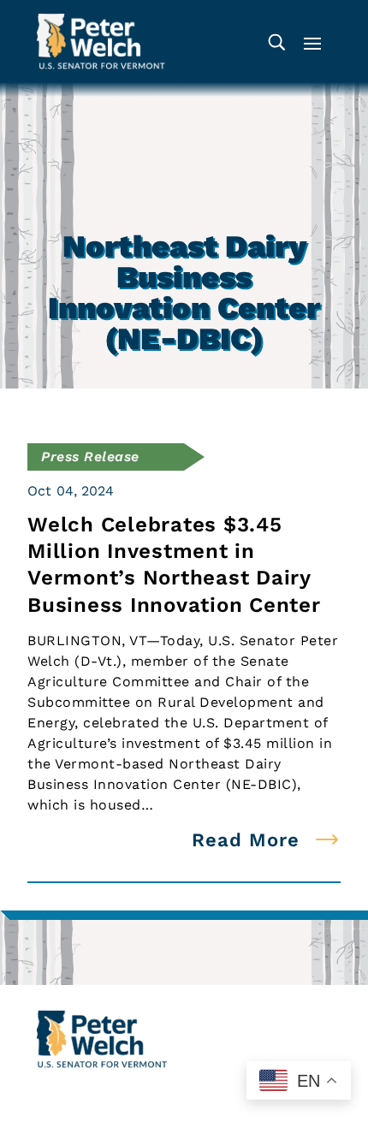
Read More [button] (246, 840)
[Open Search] (276, 41)
